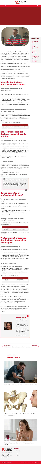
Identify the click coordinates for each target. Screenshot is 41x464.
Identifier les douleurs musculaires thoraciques (35, 43)
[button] (5, 6)
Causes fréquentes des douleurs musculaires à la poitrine (35, 49)
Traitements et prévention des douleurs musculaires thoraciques (35, 59)
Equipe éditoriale (37, 462)
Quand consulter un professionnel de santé (35, 54)
